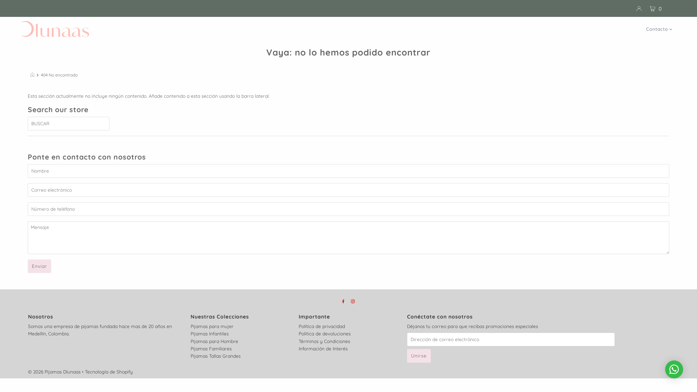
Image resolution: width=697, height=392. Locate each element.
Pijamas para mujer (212, 326)
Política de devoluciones (325, 333)
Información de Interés (323, 348)
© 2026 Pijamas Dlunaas (54, 372)
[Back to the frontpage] (33, 75)
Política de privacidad (322, 326)
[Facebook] (343, 301)
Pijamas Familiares (211, 348)
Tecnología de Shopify (109, 372)
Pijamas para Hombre (214, 341)
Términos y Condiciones (324, 341)
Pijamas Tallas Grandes (216, 356)
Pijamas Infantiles (210, 333)
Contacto (658, 29)
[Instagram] (353, 301)
